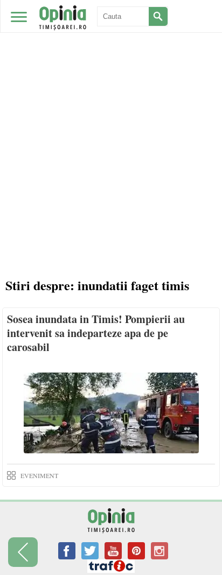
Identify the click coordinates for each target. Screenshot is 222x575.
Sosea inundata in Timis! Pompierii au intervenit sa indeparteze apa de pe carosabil (96, 333)
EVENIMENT (39, 475)
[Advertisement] (111, 116)
